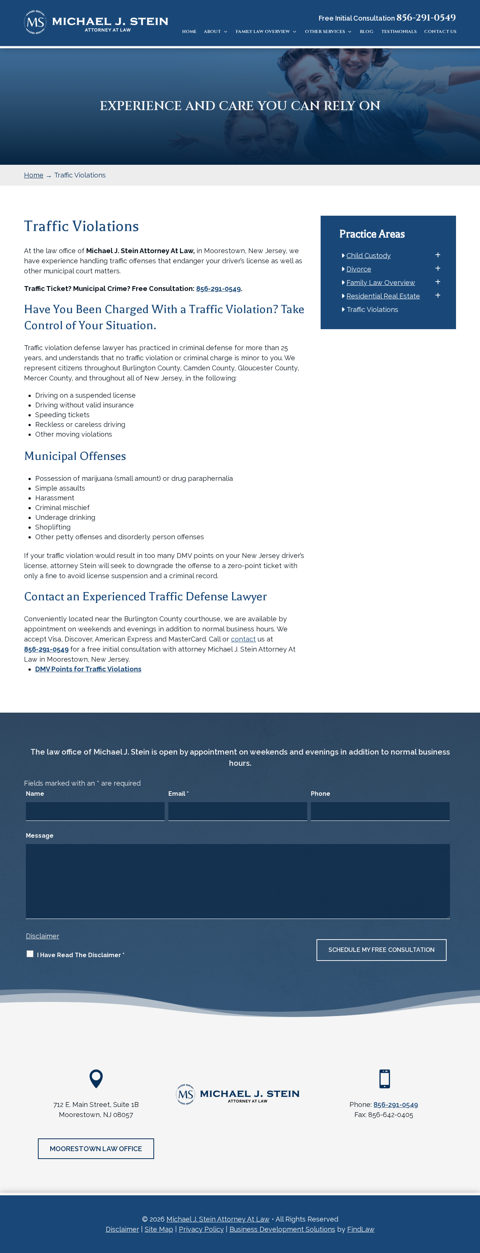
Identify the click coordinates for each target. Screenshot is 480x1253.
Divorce (359, 269)
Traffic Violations (372, 309)
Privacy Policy (201, 1229)
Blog (367, 31)
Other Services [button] (325, 31)
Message (40, 835)
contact (243, 639)
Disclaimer (42, 936)
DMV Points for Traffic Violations (88, 669)
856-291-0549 (426, 18)
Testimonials (399, 31)
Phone (320, 793)
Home (189, 31)
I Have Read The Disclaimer (80, 955)
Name (35, 793)
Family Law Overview (263, 31)
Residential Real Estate (383, 296)
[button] (472, 1198)
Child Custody (369, 256)
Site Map (159, 1229)
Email (178, 793)
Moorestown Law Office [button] (96, 1149)
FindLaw (361, 1229)
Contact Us (440, 31)
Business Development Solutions (282, 1229)
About (212, 31)
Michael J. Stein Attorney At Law (218, 1219)
